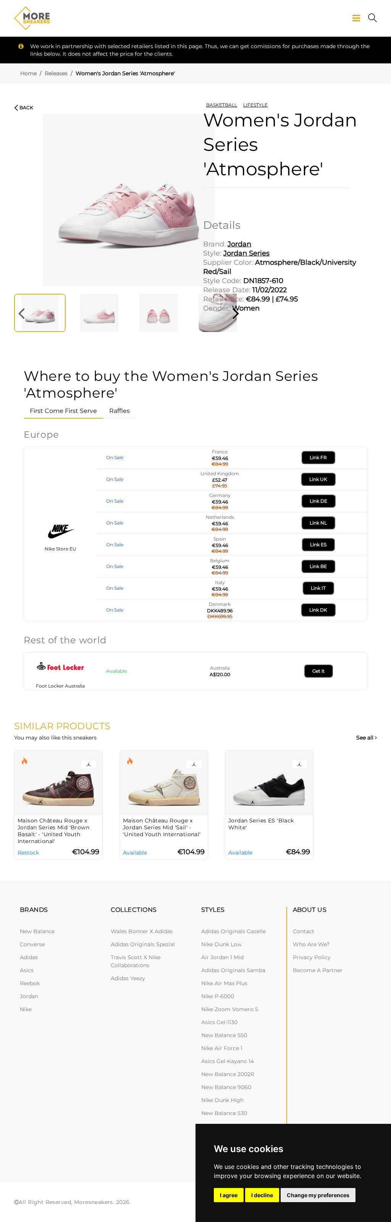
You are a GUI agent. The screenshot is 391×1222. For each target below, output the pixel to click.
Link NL (318, 523)
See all (365, 738)
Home (28, 73)
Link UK (318, 479)
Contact (303, 931)
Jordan (29, 996)
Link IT (318, 588)
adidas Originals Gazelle (233, 931)
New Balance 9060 (226, 1087)
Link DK (318, 610)
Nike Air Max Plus (224, 983)
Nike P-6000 (217, 996)
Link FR (318, 457)
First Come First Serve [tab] (63, 410)
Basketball (221, 105)
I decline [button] (262, 1195)
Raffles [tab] (119, 410)
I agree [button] (229, 1195)
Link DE (318, 501)
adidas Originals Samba (233, 970)
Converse (32, 944)
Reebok (30, 983)
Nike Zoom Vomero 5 (229, 1009)
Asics (27, 970)
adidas (29, 957)
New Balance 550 (224, 1035)
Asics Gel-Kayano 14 (227, 1061)
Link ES (318, 544)
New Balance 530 (224, 1113)
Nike (26, 1009)
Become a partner (318, 970)
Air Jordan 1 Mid (222, 957)
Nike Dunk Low (221, 944)
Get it (318, 671)
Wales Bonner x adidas (142, 931)
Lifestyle (255, 105)
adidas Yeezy (128, 978)
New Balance (37, 931)
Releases (56, 73)
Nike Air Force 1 (221, 1048)
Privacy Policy (312, 957)
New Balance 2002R (227, 1074)
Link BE (318, 566)
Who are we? (311, 944)
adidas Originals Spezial (143, 944)
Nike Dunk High (222, 1100)
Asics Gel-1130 (219, 1022)
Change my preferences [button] (318, 1195)
